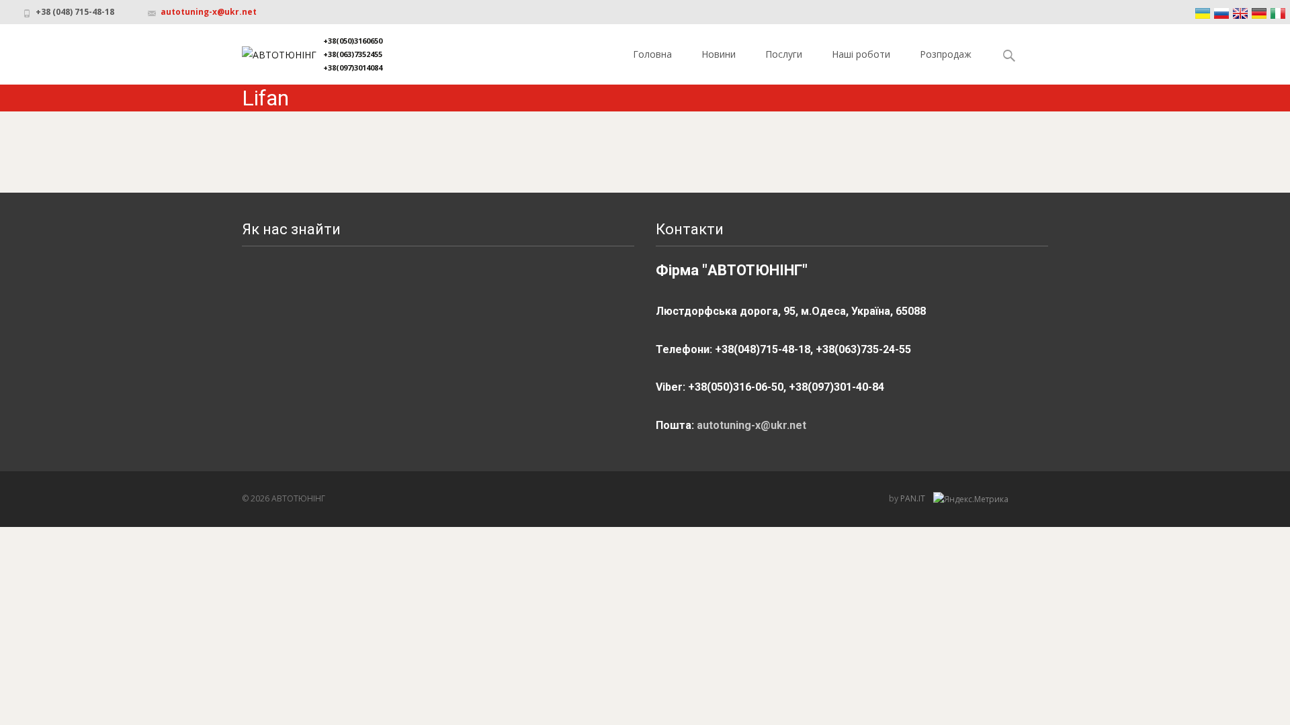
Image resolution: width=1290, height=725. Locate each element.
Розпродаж (946, 54)
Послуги (783, 54)
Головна (652, 54)
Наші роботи (861, 54)
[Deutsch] (1259, 13)
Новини (718, 54)
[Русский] (1221, 13)
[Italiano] (1278, 13)
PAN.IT (913, 498)
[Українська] (1202, 13)
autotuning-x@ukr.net (209, 11)
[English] (1240, 13)
